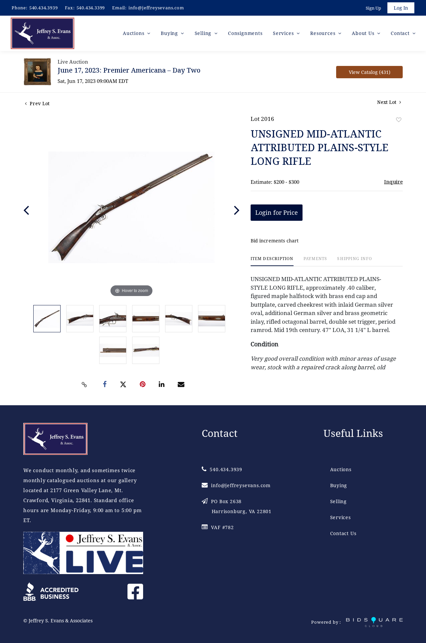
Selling (338, 501)
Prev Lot (39, 103)
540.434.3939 (43, 8)
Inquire (393, 181)
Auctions (340, 469)
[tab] (272, 261)
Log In (401, 8)
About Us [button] (364, 33)
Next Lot (387, 102)
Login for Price (276, 212)
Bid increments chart (275, 240)
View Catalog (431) (369, 72)
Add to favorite (399, 120)
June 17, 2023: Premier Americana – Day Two (129, 70)
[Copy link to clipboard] (85, 385)
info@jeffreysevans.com (156, 8)
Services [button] (284, 33)
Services (340, 517)
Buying (338, 485)
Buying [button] (170, 33)
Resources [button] (323, 33)
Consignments (245, 33)
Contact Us (343, 533)
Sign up (373, 8)
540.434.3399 (91, 8)
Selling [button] (204, 33)
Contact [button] (401, 33)
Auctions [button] (134, 33)
